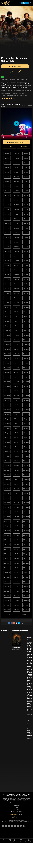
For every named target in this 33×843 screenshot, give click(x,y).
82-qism (7, 279)
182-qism (16, 433)
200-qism (16, 461)
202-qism (7, 465)
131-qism (16, 353)
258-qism (26, 549)
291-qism (26, 600)
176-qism (16, 423)
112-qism (7, 326)
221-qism (16, 493)
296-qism (16, 609)
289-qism (7, 600)
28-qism (7, 195)
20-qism (16, 181)
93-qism (26, 293)
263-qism (16, 558)
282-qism (26, 586)
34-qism (7, 204)
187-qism (7, 442)
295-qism (7, 609)
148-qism (7, 381)
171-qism (26, 414)
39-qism (26, 209)
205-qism (7, 470)
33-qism (26, 200)
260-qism (16, 554)
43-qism (7, 219)
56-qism (16, 237)
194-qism (16, 451)
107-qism (16, 316)
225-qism (26, 498)
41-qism (16, 214)
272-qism (16, 572)
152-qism (16, 386)
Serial (6, 79)
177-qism (26, 423)
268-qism (7, 568)
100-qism (7, 307)
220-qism (7, 493)
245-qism (16, 530)
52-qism (7, 232)
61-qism (7, 246)
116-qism (16, 330)
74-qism (16, 265)
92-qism (16, 293)
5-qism (17, 158)
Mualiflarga (16, 805)
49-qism (7, 228)
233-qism (16, 512)
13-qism (7, 172)
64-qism (7, 251)
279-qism (26, 582)
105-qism (26, 312)
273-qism (26, 572)
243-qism (26, 526)
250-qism (7, 540)
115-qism (7, 330)
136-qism (7, 363)
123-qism (26, 340)
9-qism (26, 163)
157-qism (7, 395)
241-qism (7, 526)
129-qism (26, 349)
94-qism (7, 298)
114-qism (26, 326)
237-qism (26, 516)
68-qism (16, 256)
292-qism (7, 605)
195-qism (26, 451)
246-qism (26, 530)
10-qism (7, 167)
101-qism (16, 307)
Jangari (17, 79)
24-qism (26, 186)
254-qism (16, 544)
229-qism (7, 507)
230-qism (16, 507)
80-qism (16, 274)
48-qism (26, 223)
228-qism (26, 502)
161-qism (16, 400)
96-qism (26, 298)
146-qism (16, 377)
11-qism (16, 167)
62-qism (16, 246)
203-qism (16, 465)
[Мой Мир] (16, 623)
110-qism (16, 321)
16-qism (7, 176)
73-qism (7, 265)
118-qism (7, 335)
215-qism (16, 484)
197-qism (16, 456)
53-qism (16, 232)
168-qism (26, 409)
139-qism (7, 367)
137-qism (16, 363)
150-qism (26, 381)
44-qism (16, 219)
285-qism (26, 591)
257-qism (16, 549)
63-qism (26, 246)
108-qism (26, 316)
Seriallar (9, 841)
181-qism (7, 433)
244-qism (7, 530)
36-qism (26, 204)
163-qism (7, 405)
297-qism (26, 609)
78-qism (26, 270)
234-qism (26, 512)
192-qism (26, 447)
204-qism (26, 465)
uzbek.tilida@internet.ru (16, 817)
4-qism (7, 158)
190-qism (7, 447)
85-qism (7, 284)
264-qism (26, 558)
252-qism (26, 540)
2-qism (17, 153)
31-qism (7, 200)
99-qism (26, 302)
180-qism (26, 428)
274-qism (7, 577)
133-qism (7, 358)
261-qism (26, 554)
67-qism (7, 256)
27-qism (26, 190)
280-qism (7, 586)
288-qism (26, 595)
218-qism (16, 488)
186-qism (26, 437)
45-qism (26, 219)
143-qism (16, 372)
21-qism (26, 181)
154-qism (7, 391)
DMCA (16, 807)
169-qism (7, 414)
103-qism (7, 312)
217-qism (7, 488)
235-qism (7, 516)
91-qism (7, 293)
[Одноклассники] (14, 623)
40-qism (7, 214)
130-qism (7, 353)
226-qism (7, 502)
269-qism (16, 568)
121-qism (7, 340)
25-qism (7, 190)
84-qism (26, 279)
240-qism (26, 521)
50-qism (16, 228)
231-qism (26, 507)
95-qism (16, 298)
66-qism (26, 251)
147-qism (26, 377)
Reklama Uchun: (13, 814)
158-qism (16, 395)
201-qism (26, 461)
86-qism (16, 284)
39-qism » (24, 146)
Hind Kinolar (20, 841)
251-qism (16, 540)
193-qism (7, 451)
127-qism (7, 349)
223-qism (7, 498)
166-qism (7, 409)
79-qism (7, 274)
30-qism (26, 195)
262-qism (7, 558)
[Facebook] (12, 623)
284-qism (16, 591)
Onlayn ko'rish (16, 620)
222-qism (26, 493)
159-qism (26, 395)
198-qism (26, 456)
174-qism (26, 419)
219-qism (26, 488)
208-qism (7, 474)
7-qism (7, 163)
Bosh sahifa (3, 841)
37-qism (7, 209)
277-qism (7, 582)
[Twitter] (19, 623)
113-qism (16, 326)
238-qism (7, 521)
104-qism (16, 312)
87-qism (26, 284)
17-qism (16, 176)
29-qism (16, 195)
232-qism (7, 512)
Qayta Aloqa (16, 809)
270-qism (26, 568)
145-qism (7, 377)
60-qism (26, 242)
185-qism (16, 437)
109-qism (7, 321)
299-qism (23, 614)
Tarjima (12, 79)
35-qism (16, 204)
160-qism (7, 400)
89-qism (16, 288)
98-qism (16, 302)
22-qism (7, 186)
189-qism (26, 442)
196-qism (7, 456)
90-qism (26, 288)
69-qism (26, 256)
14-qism (16, 172)
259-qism (7, 554)
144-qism (26, 372)
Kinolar (14, 841)
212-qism (16, 479)
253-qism (7, 544)
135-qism (26, 358)
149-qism (16, 381)
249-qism (26, 535)
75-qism (26, 265)
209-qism (16, 474)
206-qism (16, 470)
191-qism (16, 447)
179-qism (16, 428)
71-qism (16, 260)
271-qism (7, 572)
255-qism (26, 544)
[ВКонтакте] (9, 623)
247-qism (7, 535)
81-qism (26, 274)
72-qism (26, 260)
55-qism (7, 237)
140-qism (16, 367)
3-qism (26, 153)
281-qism (16, 586)
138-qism (26, 363)
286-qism (7, 595)
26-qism (16, 190)
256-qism (7, 549)
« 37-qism (9, 146)
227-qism (16, 502)
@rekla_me (20, 814)
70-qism (7, 260)
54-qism (26, 232)
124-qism (7, 344)
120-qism (26, 335)
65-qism (16, 251)
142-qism (7, 372)
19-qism (7, 181)
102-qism (26, 307)
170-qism (16, 414)
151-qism (7, 386)
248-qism (16, 535)
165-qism (26, 405)
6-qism (26, 158)
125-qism (16, 344)
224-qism (16, 498)
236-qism (16, 516)
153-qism (26, 386)
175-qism (7, 423)
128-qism (16, 349)
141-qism (26, 367)
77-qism (16, 270)
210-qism (26, 474)
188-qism (16, 442)
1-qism (7, 153)
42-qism (26, 214)
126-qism (26, 344)
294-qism (26, 605)
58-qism (7, 242)
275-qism (16, 577)
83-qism (16, 279)
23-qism (16, 186)
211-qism (7, 479)
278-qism (16, 582)
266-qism (16, 563)
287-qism (16, 595)
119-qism (16, 335)
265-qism (7, 563)
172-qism (7, 419)
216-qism (26, 484)
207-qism (26, 470)
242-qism (16, 526)
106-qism (7, 316)
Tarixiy (27, 79)
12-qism (26, 167)
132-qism (26, 353)
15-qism (26, 172)
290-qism (16, 600)
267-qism (26, 563)
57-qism (26, 237)
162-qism (26, 400)
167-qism (16, 409)
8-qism (17, 163)
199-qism (7, 461)
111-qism (26, 321)
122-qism (16, 340)
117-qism (26, 330)
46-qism (7, 223)
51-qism (26, 228)
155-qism (16, 391)
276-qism (26, 577)
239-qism (16, 521)
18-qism (26, 176)
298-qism (9, 614)
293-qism (16, 605)
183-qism (26, 433)
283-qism (7, 591)
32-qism (16, 200)
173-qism (16, 419)
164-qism (16, 405)
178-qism (7, 428)
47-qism (16, 223)
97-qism (7, 302)
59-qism (16, 242)
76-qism (7, 270)
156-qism (26, 391)
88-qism (7, 288)
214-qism (7, 484)
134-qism (16, 358)
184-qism (7, 437)
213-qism (26, 479)
